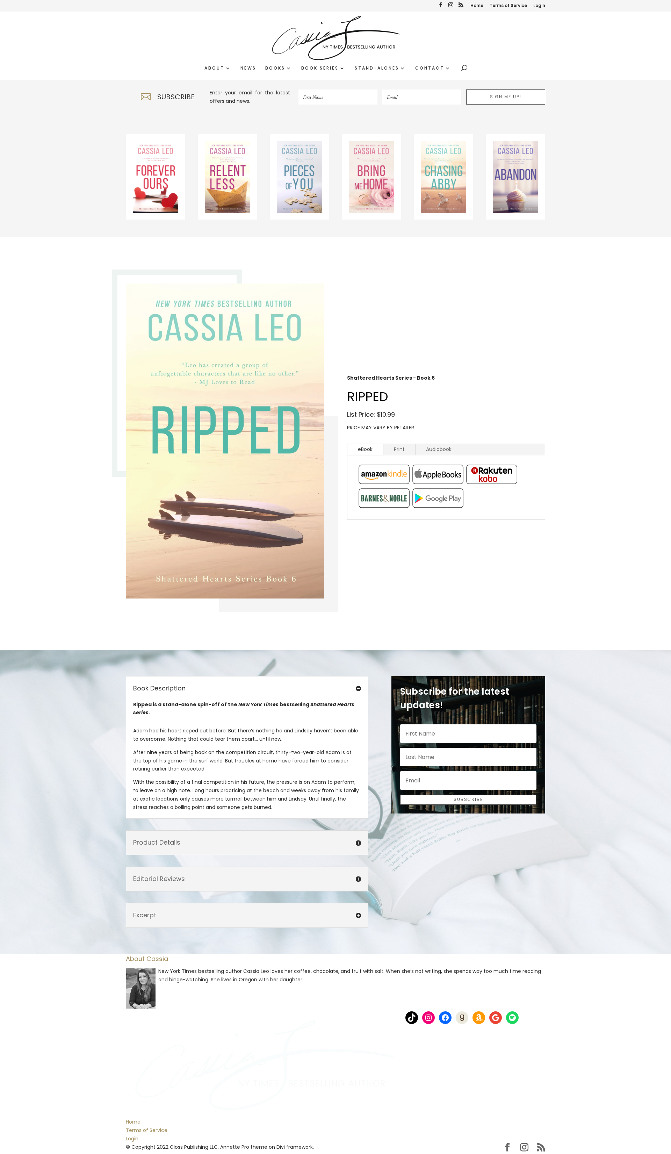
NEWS (248, 68)
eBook (365, 449)
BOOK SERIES (320, 68)
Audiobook (439, 449)
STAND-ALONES (377, 68)
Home (476, 5)
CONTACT (429, 68)
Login (539, 5)
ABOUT (214, 68)
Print (399, 449)
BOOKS (275, 68)
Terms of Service (508, 5)
